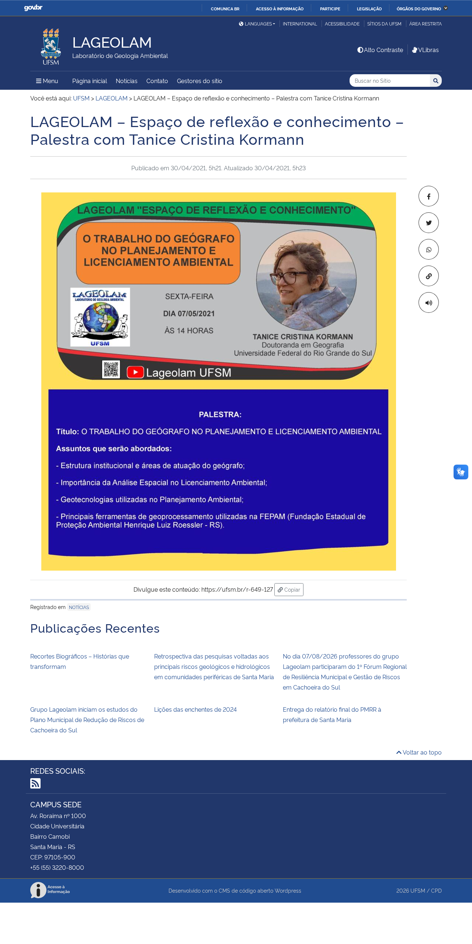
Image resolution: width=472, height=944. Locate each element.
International (300, 23)
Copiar (293, 589)
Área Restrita (425, 23)
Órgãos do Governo (419, 8)
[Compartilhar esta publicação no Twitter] (429, 222)
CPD (436, 890)
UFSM (417, 890)
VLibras (428, 49)
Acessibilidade (342, 23)
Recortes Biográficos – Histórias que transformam (79, 661)
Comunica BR (225, 8)
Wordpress (288, 890)
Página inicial (89, 80)
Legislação (369, 8)
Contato (157, 80)
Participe (330, 8)
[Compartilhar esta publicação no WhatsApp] (429, 249)
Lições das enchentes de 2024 (195, 709)
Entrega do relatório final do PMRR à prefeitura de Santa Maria (332, 714)
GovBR (33, 7)
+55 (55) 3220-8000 (57, 867)
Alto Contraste (383, 49)
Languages (258, 23)
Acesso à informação (279, 8)
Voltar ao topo (422, 752)
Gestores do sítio (199, 80)
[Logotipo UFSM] (51, 45)
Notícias (127, 80)
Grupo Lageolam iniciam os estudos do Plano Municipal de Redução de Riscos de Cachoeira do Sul (87, 719)
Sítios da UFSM (384, 23)
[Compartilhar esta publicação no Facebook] (429, 196)
